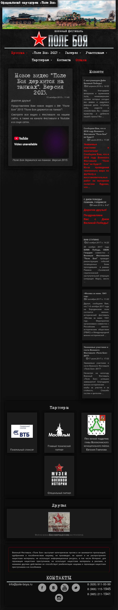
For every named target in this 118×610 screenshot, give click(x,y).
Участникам (96, 53)
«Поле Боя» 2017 (45, 53)
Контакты (64, 60)
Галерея (72, 53)
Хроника (18, 53)
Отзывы (81, 60)
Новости (96, 71)
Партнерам (41, 60)
